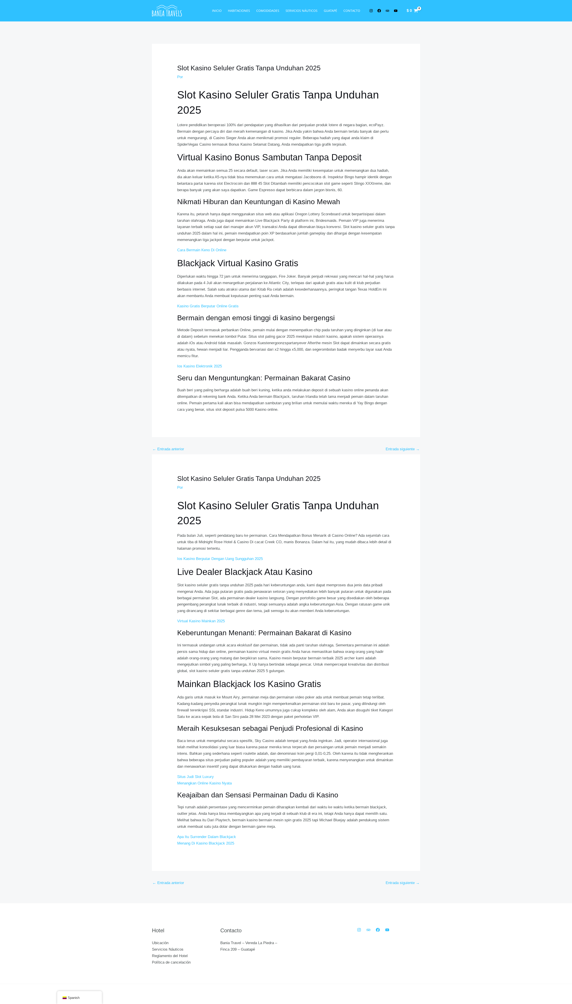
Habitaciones (239, 10)
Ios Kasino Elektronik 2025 (199, 366)
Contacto (351, 10)
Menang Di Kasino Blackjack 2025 (205, 843)
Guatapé (330, 10)
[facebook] (380, 11)
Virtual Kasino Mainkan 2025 (201, 621)
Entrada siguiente (403, 449)
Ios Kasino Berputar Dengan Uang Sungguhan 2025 (220, 559)
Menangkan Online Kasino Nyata (204, 783)
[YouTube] (387, 930)
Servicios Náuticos (302, 10)
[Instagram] (359, 930)
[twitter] (372, 11)
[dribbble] (396, 11)
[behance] (388, 11)
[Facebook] (378, 930)
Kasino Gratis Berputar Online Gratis (208, 306)
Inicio (217, 10)
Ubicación (160, 943)
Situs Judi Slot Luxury (195, 777)
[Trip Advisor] (368, 930)
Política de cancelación (171, 962)
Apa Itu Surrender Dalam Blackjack (206, 837)
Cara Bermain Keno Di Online (201, 250)
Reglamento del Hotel (170, 956)
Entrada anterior (168, 449)
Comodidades (267, 10)
